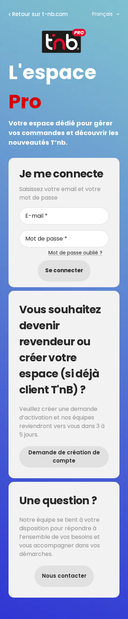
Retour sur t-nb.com (40, 14)
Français (102, 13)
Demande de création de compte (64, 456)
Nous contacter (64, 575)
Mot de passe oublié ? (75, 252)
